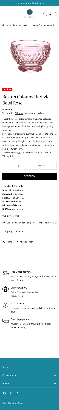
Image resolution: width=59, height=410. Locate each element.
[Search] (45, 14)
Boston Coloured (20, 25)
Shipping (19, 113)
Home (5, 25)
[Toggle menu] (3, 14)
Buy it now (29, 176)
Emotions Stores (16, 403)
